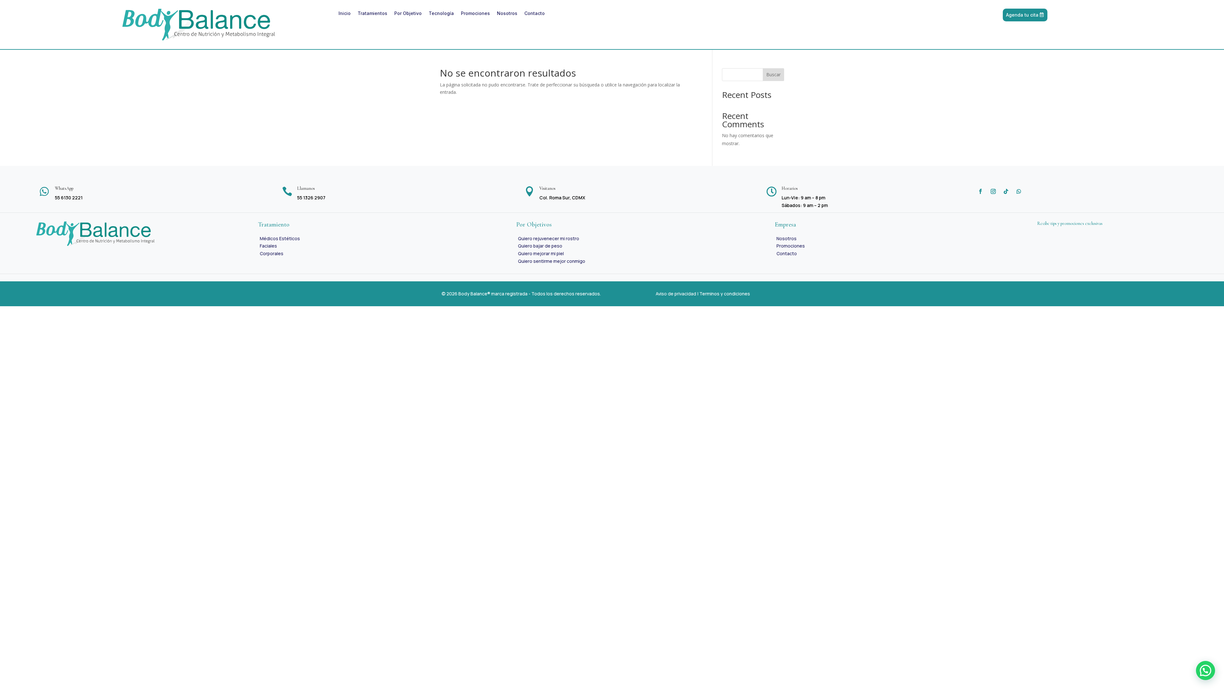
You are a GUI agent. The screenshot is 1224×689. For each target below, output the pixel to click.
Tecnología (441, 13)
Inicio (345, 13)
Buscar (773, 74)
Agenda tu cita (1022, 15)
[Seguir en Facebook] (980, 191)
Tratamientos (372, 13)
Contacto (534, 13)
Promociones (475, 13)
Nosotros (507, 13)
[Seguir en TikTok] (1006, 191)
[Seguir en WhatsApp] (1019, 191)
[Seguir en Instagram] (993, 191)
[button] (1205, 670)
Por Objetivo (408, 13)
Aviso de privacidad (676, 294)
